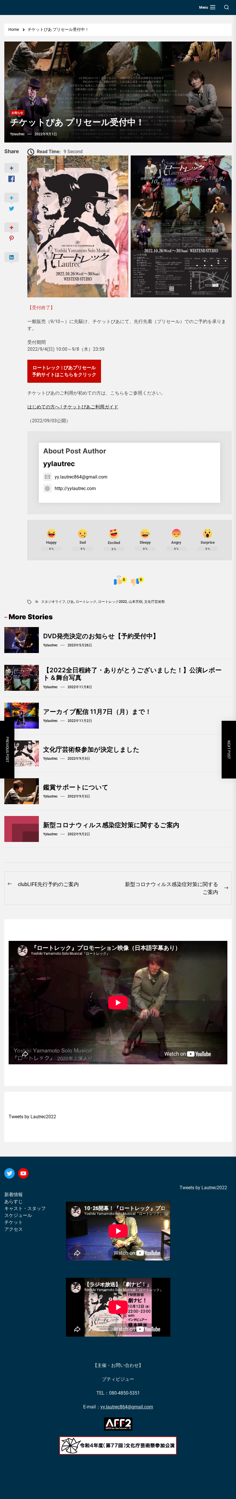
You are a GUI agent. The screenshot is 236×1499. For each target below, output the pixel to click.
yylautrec (17, 134)
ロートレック (86, 602)
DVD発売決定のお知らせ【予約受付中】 (101, 636)
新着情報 (13, 1194)
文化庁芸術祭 (154, 602)
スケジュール (18, 1215)
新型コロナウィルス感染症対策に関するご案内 (111, 825)
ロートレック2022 (112, 602)
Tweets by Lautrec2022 (32, 1116)
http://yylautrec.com (75, 488)
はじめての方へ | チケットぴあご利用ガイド (72, 407)
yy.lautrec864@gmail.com (81, 477)
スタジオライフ (53, 602)
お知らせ (17, 112)
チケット (13, 1222)
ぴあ (70, 602)
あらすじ (13, 1201)
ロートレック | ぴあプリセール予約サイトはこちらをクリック (64, 371)
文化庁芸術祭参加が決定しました (91, 749)
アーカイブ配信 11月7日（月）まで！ (97, 711)
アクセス (13, 1229)
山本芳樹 (135, 602)
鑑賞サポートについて (76, 787)
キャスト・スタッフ (25, 1208)
